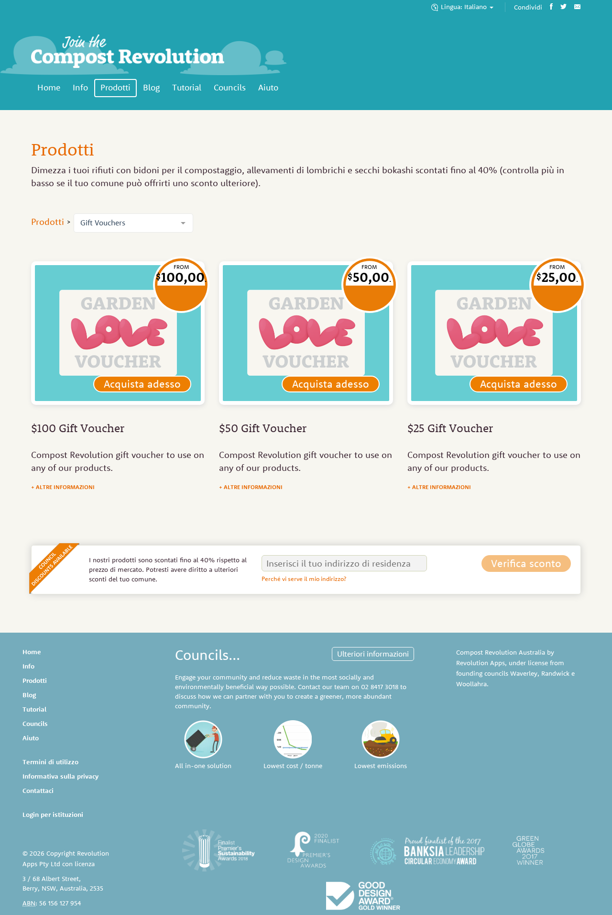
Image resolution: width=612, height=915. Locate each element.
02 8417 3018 (379, 686)
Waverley (523, 673)
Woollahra (471, 684)
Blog (151, 87)
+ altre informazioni (63, 487)
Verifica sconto (526, 563)
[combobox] (133, 223)
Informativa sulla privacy (60, 776)
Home (48, 87)
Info (80, 87)
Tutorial (186, 87)
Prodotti (115, 87)
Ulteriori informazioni (373, 653)
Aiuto (268, 87)
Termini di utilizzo (50, 762)
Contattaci (38, 790)
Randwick (555, 673)
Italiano (465, 6)
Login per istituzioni (52, 814)
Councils (230, 87)
